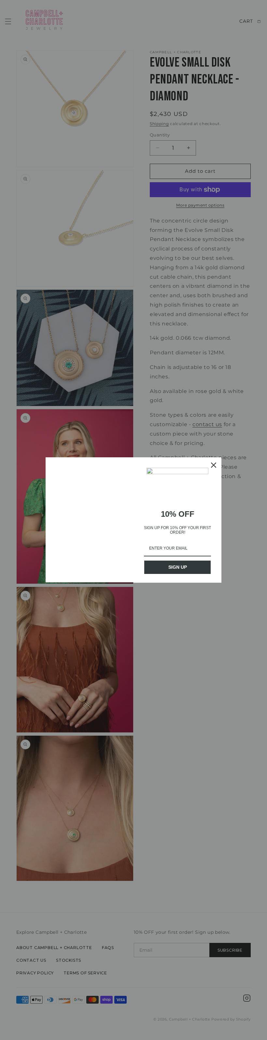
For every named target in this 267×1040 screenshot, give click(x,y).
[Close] (213, 465)
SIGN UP (177, 567)
